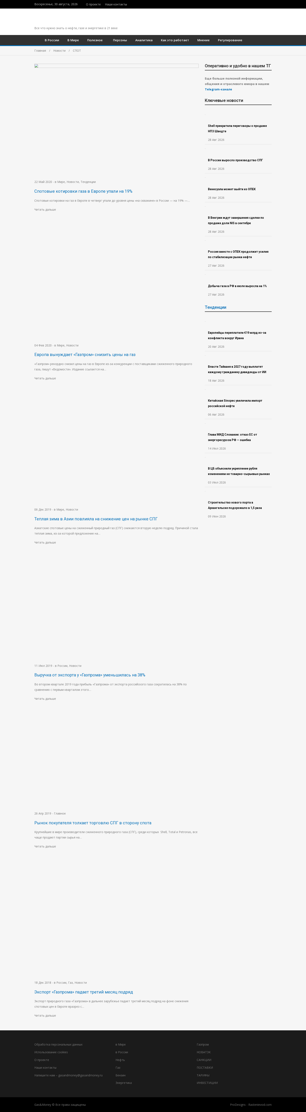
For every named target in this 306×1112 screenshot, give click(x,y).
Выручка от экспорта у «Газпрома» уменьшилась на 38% (89, 674)
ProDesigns (238, 1105)
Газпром (203, 1044)
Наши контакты (116, 4)
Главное (60, 813)
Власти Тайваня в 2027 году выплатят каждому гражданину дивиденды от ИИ (237, 369)
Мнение (203, 40)
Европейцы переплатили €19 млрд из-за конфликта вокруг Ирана (237, 335)
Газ (70, 983)
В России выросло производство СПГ (235, 160)
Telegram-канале (218, 89)
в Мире (60, 182)
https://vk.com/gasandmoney (270, 3)
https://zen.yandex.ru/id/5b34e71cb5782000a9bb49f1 (262, 3)
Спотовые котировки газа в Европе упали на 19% (83, 191)
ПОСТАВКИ (205, 1068)
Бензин (121, 1075)
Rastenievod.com (260, 1105)
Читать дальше (45, 209)
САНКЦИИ (204, 1060)
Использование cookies (51, 1052)
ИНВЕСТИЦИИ (207, 1083)
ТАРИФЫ (203, 1075)
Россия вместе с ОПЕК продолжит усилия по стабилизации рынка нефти (238, 254)
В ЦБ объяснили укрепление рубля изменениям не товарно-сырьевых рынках (239, 471)
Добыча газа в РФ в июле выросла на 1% (237, 286)
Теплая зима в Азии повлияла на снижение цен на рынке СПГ (96, 518)
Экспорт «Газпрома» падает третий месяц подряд (83, 992)
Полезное (95, 40)
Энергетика (124, 1083)
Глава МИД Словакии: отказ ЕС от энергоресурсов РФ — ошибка (232, 437)
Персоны (120, 40)
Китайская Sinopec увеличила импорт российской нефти (235, 403)
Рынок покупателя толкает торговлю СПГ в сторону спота (92, 822)
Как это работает (175, 40)
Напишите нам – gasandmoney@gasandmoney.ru (68, 1075)
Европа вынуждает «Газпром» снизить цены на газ (85, 354)
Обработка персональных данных (58, 1044)
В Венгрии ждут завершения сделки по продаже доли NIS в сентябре (236, 220)
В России (52, 40)
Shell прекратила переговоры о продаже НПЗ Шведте (237, 128)
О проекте (93, 4)
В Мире (73, 40)
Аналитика (144, 40)
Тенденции (88, 182)
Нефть (120, 1060)
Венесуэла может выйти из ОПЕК (232, 189)
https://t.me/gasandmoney (266, 3)
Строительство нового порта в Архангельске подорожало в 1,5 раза (235, 505)
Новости (73, 182)
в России (61, 666)
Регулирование (230, 40)
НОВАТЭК (204, 1052)
